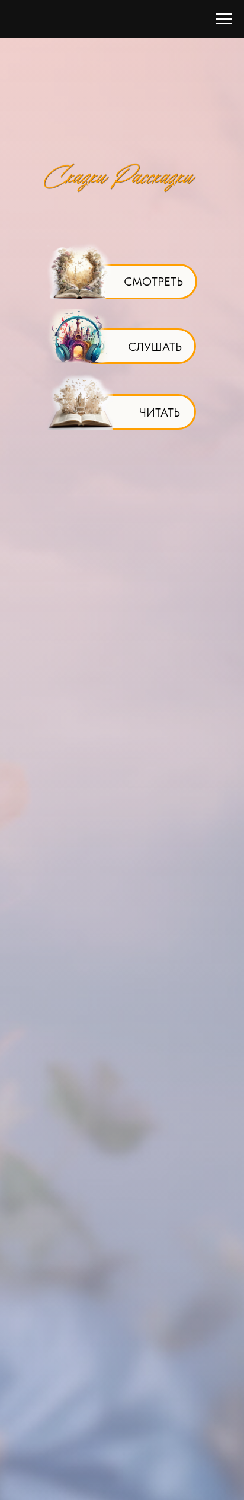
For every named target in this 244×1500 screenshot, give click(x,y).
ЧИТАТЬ (159, 412)
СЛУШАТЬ (155, 347)
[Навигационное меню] (224, 19)
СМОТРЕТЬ (153, 281)
